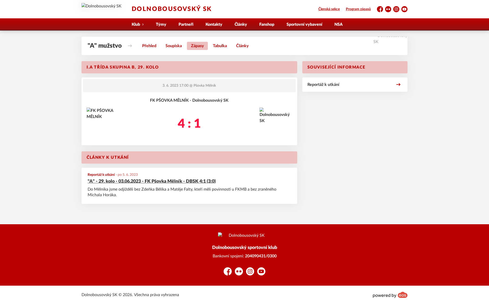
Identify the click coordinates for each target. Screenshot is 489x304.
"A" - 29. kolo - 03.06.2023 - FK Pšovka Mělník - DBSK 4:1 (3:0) (152, 181)
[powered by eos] (390, 295)
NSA (338, 24)
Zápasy (197, 46)
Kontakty (214, 24)
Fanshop (266, 24)
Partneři (186, 24)
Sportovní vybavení (304, 24)
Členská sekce (329, 9)
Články (241, 24)
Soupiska (174, 46)
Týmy (161, 24)
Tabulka (220, 46)
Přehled (149, 46)
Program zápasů (358, 9)
